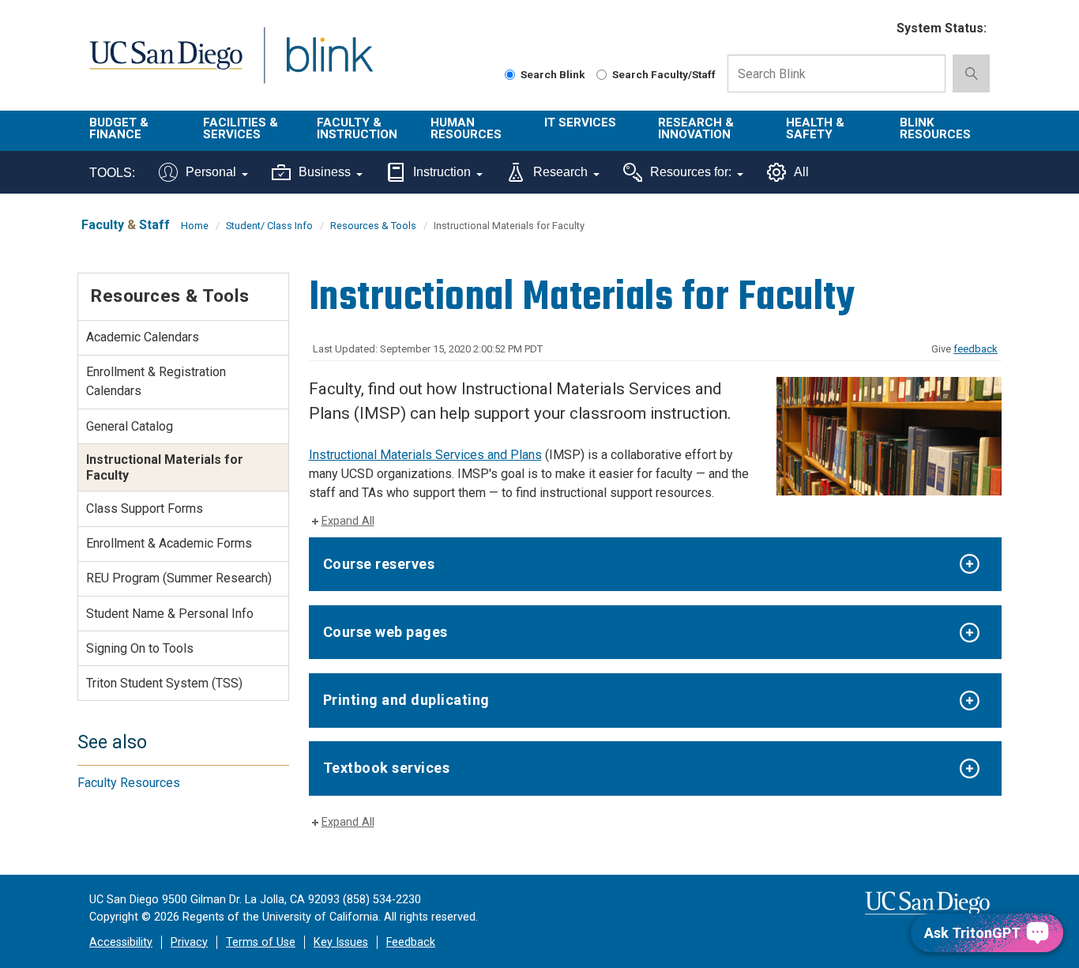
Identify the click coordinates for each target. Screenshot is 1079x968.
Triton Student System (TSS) (164, 683)
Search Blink (553, 74)
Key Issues (341, 942)
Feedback (410, 942)
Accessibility (120, 942)
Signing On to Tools (140, 648)
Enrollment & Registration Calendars (156, 381)
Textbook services (386, 767)
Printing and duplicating (406, 699)
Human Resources (466, 128)
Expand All (347, 521)
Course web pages (385, 631)
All (801, 172)
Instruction (442, 172)
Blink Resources (935, 128)
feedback (975, 349)
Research (560, 172)
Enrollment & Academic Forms (169, 543)
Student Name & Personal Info (170, 613)
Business (325, 172)
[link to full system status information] (875, 29)
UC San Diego (165, 64)
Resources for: (690, 172)
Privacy (189, 942)
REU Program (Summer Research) (179, 578)
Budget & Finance (119, 128)
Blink (329, 64)
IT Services (580, 122)
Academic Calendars (142, 337)
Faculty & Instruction (357, 128)
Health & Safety (815, 128)
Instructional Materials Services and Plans (425, 454)
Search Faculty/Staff (664, 74)
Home (195, 226)
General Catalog (129, 426)
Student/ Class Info (269, 226)
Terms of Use (260, 942)
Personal (211, 172)
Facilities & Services (240, 128)
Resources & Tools (373, 226)
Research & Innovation (696, 128)
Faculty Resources (128, 782)
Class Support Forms (144, 508)
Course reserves (379, 564)
